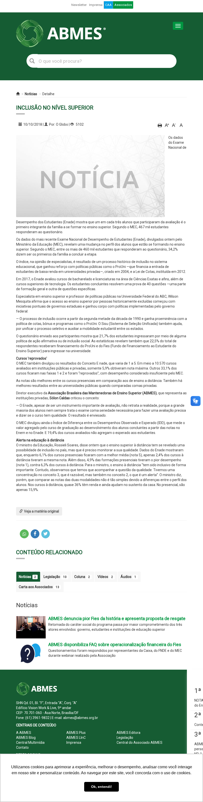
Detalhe (48, 94)
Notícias (31, 94)
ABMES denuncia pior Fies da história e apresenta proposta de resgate (116, 618)
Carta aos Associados (39, 587)
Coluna (82, 577)
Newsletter (79, 5)
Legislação (55, 577)
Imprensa (95, 5)
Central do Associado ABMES (139, 743)
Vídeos (105, 577)
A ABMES (23, 733)
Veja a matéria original (41, 511)
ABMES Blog (26, 738)
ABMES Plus (76, 733)
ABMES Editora (128, 733)
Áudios (128, 577)
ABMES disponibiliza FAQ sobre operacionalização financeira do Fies (114, 644)
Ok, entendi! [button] (101, 787)
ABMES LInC (76, 738)
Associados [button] (123, 5)
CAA (108, 5)
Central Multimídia (30, 743)
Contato (22, 747)
